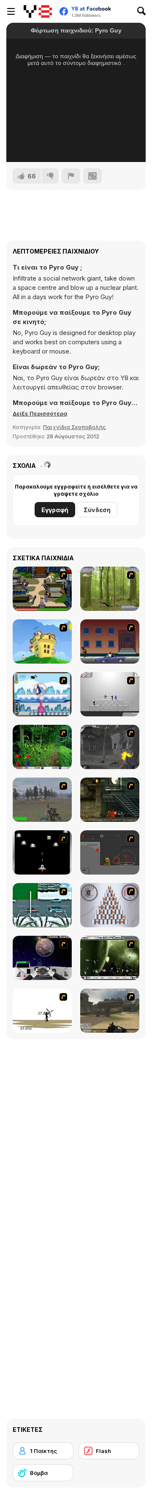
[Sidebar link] (11, 11)
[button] (40, 413)
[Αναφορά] (71, 176)
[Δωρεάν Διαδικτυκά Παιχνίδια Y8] (38, 11)
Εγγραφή (54, 509)
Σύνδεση (97, 509)
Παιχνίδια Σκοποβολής (74, 427)
